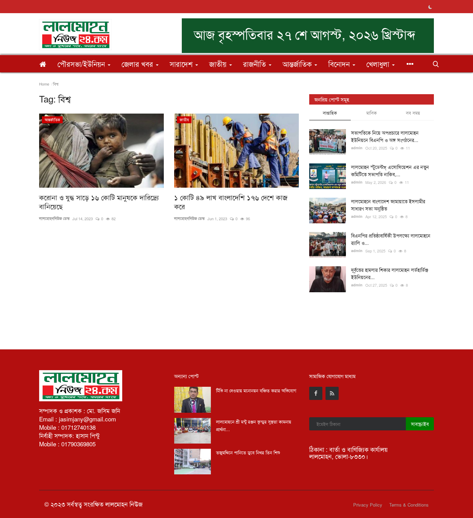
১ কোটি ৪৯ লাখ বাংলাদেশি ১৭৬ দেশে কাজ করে (230, 202)
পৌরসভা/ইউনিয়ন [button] (82, 64)
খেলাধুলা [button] (378, 64)
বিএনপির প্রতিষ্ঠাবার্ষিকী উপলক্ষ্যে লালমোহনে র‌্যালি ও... (390, 239)
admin (357, 147)
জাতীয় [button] (219, 64)
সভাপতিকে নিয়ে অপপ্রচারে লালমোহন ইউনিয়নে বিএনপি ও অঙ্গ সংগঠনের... (385, 136)
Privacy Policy (367, 504)
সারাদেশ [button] (182, 64)
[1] (430, 6)
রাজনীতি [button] (255, 64)
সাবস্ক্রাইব (420, 423)
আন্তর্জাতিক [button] (298, 64)
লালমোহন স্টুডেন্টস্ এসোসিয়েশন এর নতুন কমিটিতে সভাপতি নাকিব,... (390, 170)
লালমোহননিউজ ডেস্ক (54, 218)
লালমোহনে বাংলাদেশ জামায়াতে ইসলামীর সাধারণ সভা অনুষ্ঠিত (388, 205)
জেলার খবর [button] (138, 64)
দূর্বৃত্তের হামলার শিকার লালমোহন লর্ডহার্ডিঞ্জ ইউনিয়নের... (389, 273)
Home (44, 84)
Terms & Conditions (409, 504)
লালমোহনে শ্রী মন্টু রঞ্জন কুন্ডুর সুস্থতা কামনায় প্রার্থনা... (253, 425)
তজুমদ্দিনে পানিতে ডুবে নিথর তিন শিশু (248, 452)
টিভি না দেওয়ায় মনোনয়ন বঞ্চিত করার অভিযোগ (256, 390)
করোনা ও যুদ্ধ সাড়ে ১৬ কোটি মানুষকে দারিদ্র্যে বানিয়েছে (99, 202)
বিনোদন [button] (340, 64)
